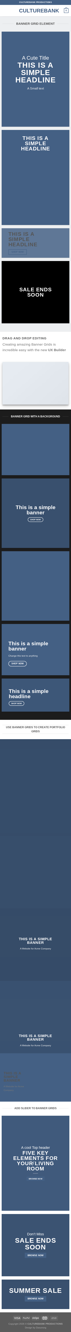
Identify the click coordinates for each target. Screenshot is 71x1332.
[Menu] (4, 11)
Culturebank (35, 10)
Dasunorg (41, 1327)
